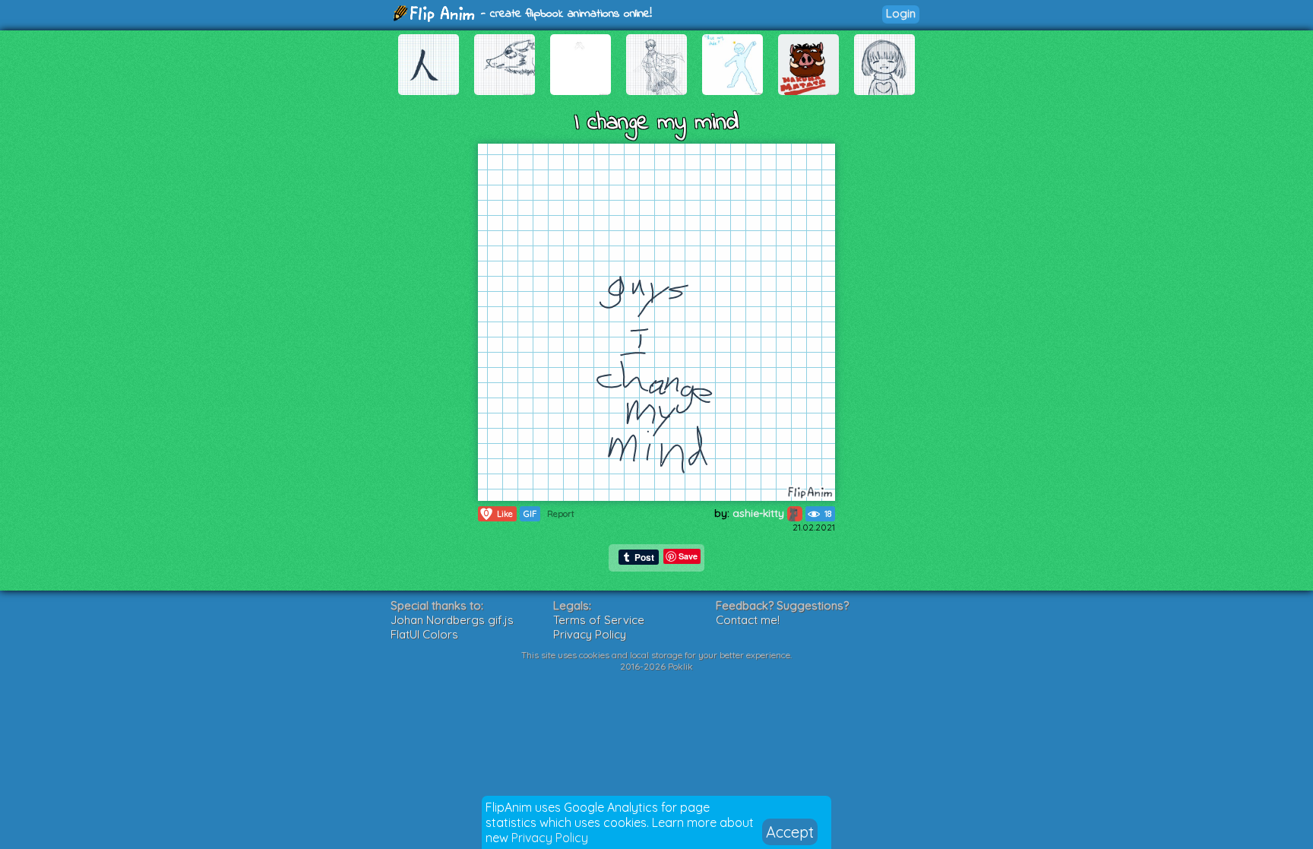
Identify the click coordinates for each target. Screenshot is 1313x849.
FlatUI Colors (424, 634)
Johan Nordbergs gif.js (452, 620)
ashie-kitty (759, 513)
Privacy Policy (549, 837)
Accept (790, 831)
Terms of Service (598, 620)
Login (901, 13)
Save (688, 556)
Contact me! (748, 620)
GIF (530, 513)
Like (498, 513)
